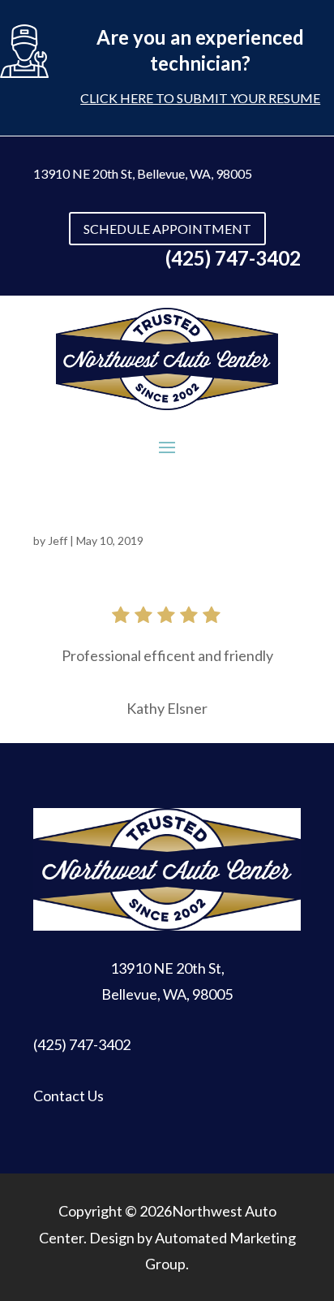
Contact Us (68, 1095)
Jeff (57, 540)
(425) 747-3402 (82, 1044)
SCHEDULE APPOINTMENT (167, 228)
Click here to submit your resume (200, 98)
